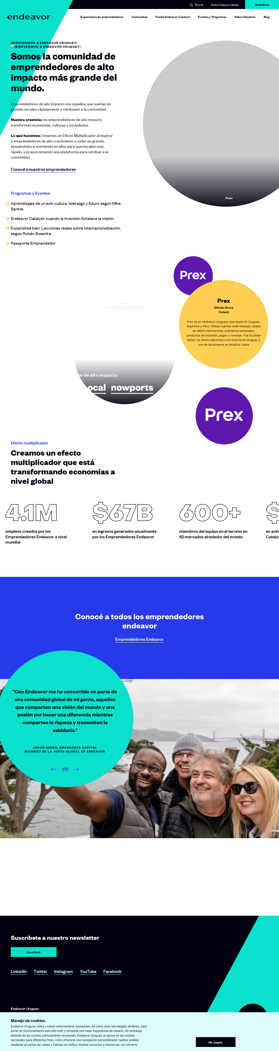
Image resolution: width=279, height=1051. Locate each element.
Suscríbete (262, 5)
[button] (196, 5)
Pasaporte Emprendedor (33, 243)
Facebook (112, 971)
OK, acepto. (215, 1042)
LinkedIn (19, 971)
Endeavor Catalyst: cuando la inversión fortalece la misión (62, 218)
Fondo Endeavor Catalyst (173, 16)
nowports (132, 387)
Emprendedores (139, 639)
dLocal (91, 387)
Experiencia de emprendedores (101, 16)
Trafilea (53, 387)
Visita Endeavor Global (225, 4)
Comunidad (139, 16)
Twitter (40, 971)
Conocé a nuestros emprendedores (43, 169)
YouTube (88, 971)
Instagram (63, 971)
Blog (267, 16)
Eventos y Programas (212, 16)
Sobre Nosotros (245, 16)
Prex (21, 387)
